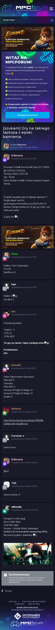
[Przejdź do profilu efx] (7, 313)
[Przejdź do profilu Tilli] (7, 485)
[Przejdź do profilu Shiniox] (7, 410)
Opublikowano (23, 158)
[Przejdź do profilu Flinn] (7, 255)
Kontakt (20, 604)
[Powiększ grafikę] (16, 217)
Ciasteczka (34, 604)
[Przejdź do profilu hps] (7, 286)
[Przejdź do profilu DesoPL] (7, 367)
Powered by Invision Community (27, 610)
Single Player (31, 147)
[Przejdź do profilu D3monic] (6, 146)
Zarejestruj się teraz (27, 115)
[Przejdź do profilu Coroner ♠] (7, 437)
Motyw (13, 602)
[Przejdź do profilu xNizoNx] (7, 508)
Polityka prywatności (34, 602)
